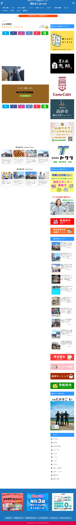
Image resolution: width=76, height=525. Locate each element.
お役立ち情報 (57, 7)
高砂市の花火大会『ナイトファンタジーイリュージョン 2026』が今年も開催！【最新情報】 (66, 277)
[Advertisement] (25, 51)
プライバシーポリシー (65, 517)
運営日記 (25, 10)
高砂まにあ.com (38, 3)
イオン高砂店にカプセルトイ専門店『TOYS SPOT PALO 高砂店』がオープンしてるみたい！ (66, 299)
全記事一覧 (8, 517)
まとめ (18, 10)
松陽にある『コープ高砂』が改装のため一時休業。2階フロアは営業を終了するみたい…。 (66, 244)
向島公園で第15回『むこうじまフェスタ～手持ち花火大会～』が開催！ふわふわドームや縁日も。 (66, 310)
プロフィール (54, 517)
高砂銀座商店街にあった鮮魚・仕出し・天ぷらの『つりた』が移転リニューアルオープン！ (66, 255)
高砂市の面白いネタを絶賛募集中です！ (38, 15)
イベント (31, 7)
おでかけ (5, 10)
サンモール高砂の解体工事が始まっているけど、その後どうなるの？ (66, 321)
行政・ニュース (40, 7)
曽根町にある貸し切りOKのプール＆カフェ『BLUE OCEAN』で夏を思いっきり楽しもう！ (67, 288)
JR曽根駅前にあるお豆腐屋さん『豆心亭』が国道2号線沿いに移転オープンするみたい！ (66, 332)
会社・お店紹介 (22, 7)
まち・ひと (66, 7)
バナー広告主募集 (43, 517)
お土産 (12, 10)
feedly (25, 95)
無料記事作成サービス (31, 517)
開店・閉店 (6, 7)
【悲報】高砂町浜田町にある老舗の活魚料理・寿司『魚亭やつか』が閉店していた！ (66, 343)
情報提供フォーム (18, 517)
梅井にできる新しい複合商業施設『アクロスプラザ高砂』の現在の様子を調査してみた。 (66, 266)
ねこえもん (41, 27)
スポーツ (49, 7)
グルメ (13, 7)
